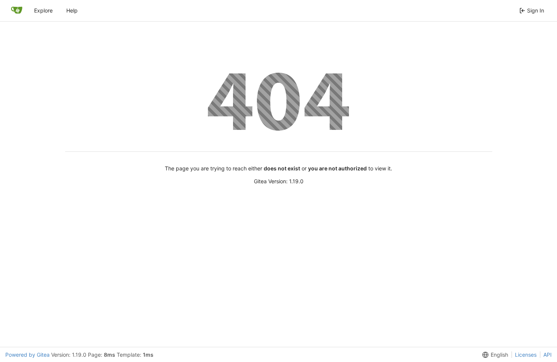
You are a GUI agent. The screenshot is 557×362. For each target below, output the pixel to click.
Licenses (526, 354)
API (547, 354)
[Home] (16, 10)
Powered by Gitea (27, 354)
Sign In (535, 10)
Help (72, 10)
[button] (493, 354)
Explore (43, 10)
